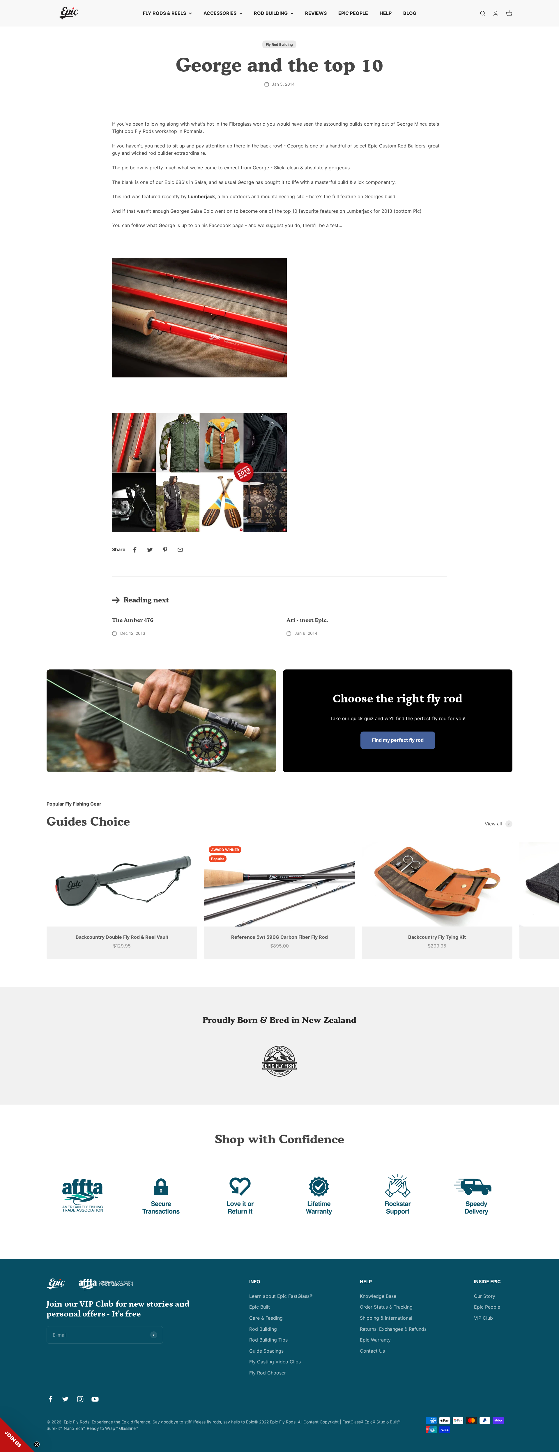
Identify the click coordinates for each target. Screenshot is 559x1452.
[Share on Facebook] (135, 550)
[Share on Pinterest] (165, 550)
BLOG (409, 13)
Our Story (484, 1296)
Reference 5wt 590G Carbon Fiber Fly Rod (279, 937)
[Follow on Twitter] (65, 1399)
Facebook (220, 225)
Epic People (487, 1307)
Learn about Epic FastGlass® (281, 1296)
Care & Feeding (266, 1318)
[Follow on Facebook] (50, 1399)
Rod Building (263, 1329)
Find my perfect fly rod (398, 740)
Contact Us (372, 1351)
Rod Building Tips (268, 1340)
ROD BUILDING (271, 13)
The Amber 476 (132, 620)
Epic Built (259, 1307)
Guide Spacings (266, 1351)
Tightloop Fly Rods (133, 131)
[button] (17, 1434)
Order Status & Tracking (386, 1307)
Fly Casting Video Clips (275, 1362)
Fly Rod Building (279, 44)
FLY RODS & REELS (164, 13)
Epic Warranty (375, 1340)
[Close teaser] (37, 1444)
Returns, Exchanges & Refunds (393, 1329)
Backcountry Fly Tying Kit (437, 937)
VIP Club (483, 1318)
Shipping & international (386, 1318)
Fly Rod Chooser (267, 1373)
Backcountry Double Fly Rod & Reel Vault (122, 937)
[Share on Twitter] (150, 550)
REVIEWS (316, 13)
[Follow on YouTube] (95, 1399)
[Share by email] (180, 550)
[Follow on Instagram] (80, 1399)
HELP (386, 13)
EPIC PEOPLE (353, 13)
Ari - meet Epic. (307, 620)
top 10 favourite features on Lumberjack (327, 211)
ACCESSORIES (220, 13)
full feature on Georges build (363, 196)
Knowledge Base (378, 1296)
